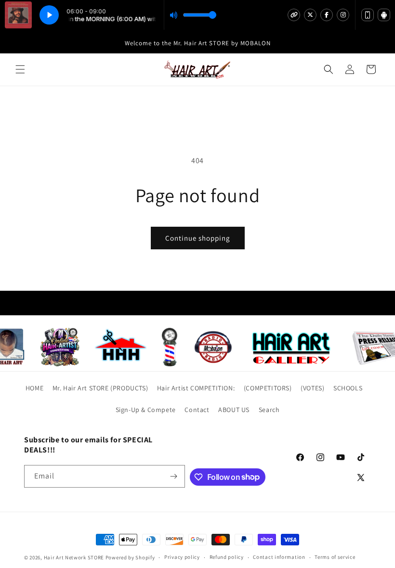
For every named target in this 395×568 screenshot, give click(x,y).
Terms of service (335, 557)
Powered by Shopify (130, 557)
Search (269, 409)
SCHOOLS (347, 388)
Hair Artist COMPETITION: (196, 388)
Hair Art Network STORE (74, 557)
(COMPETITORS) (268, 388)
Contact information (279, 557)
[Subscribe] (173, 476)
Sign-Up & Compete (146, 409)
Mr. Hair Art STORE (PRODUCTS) (100, 388)
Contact (196, 409)
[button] (20, 69)
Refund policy (227, 557)
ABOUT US (234, 409)
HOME (34, 388)
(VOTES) (312, 388)
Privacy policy (182, 557)
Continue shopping (197, 238)
